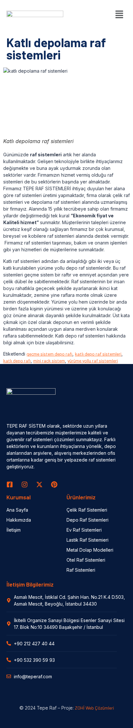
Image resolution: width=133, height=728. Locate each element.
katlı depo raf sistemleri (98, 354)
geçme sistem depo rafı (49, 354)
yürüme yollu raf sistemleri (92, 360)
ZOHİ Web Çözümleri (94, 708)
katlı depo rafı (17, 360)
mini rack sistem (49, 360)
